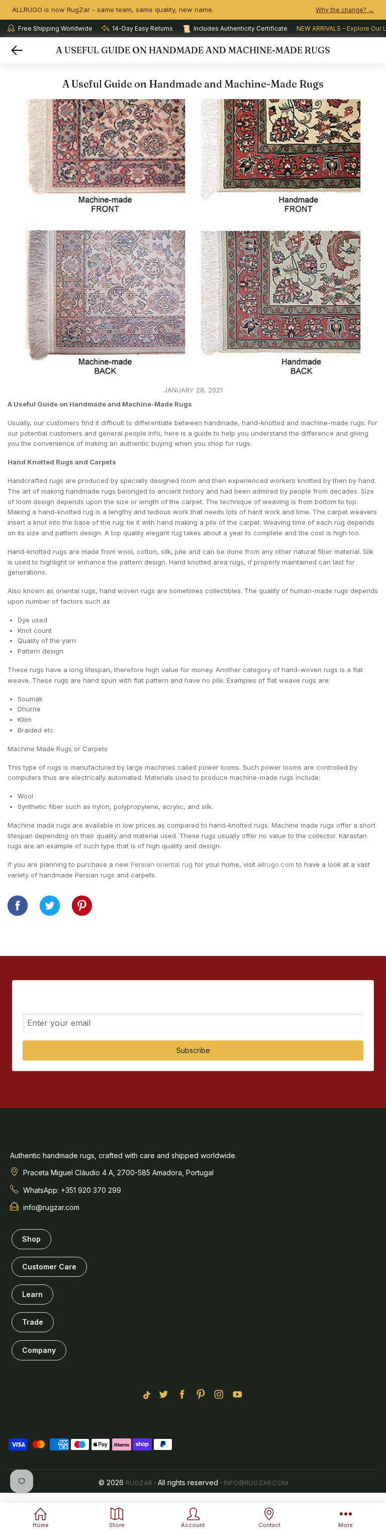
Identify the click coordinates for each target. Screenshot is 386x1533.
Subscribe (193, 1050)
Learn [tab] (32, 1294)
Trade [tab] (32, 1322)
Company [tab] (39, 1350)
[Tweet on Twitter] (50, 906)
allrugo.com (275, 864)
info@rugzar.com (256, 1483)
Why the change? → (345, 10)
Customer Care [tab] (49, 1266)
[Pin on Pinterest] (82, 906)
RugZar (139, 1483)
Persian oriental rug (161, 864)
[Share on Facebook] (18, 906)
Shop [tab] (31, 1239)
